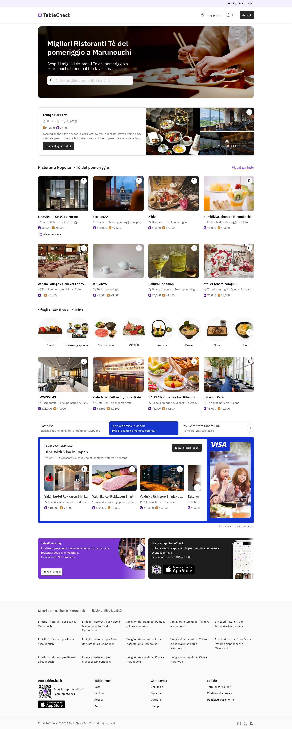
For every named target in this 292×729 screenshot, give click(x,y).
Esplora (99, 693)
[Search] (52, 80)
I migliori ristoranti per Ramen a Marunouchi (56, 642)
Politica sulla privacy (220, 693)
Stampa (155, 706)
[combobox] (90, 80)
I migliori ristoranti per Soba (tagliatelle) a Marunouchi (99, 642)
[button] (60, 222)
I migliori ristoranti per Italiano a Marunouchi (57, 659)
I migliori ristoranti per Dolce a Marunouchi (145, 659)
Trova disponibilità (58, 146)
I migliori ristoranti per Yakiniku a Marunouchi (190, 624)
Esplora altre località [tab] (107, 610)
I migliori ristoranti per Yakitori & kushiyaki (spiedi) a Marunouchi (189, 644)
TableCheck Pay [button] (52, 234)
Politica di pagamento (220, 699)
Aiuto (251, 3)
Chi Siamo (157, 687)
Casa (97, 687)
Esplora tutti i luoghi (186, 447)
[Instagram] (239, 723)
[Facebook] (251, 723)
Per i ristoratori (236, 3)
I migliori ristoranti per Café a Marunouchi (188, 659)
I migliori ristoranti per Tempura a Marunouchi (229, 624)
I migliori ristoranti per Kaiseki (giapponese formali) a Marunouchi (101, 626)
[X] (245, 723)
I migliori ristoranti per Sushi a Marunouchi (57, 624)
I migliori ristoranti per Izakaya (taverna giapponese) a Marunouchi (234, 644)
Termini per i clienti (219, 687)
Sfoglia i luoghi (52, 572)
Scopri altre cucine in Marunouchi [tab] (62, 611)
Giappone (213, 15)
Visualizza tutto (243, 167)
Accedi (247, 15)
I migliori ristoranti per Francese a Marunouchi (96, 659)
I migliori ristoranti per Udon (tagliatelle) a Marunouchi (144, 642)
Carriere (156, 699)
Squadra (156, 693)
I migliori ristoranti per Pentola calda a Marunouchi (145, 624)
